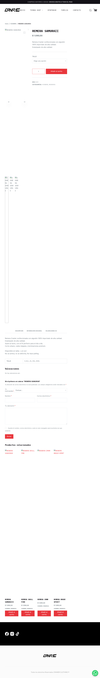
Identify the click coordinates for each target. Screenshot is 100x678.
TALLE (34, 56)
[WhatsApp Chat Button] (95, 673)
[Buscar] (90, 10)
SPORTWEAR (52, 10)
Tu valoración (10, 406)
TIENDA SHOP (35, 10)
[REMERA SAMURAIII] (11, 522)
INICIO (22, 10)
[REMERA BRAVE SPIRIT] (60, 522)
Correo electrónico (44, 396)
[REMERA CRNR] (44, 522)
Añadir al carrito (56, 71)
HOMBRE (45, 84)
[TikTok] (17, 634)
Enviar (9, 436)
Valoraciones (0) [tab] (51, 331)
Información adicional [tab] (34, 331)
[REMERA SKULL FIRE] (28, 522)
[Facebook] (7, 634)
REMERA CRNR (43, 599)
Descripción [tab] (19, 331)
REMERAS (52, 84)
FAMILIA (64, 10)
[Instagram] (12, 634)
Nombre (8, 396)
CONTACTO (77, 10)
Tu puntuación (9, 390)
